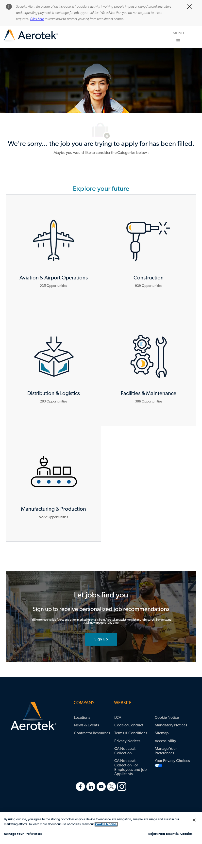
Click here (37, 19)
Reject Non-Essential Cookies (170, 834)
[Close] (194, 820)
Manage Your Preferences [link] (166, 751)
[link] (30, 35)
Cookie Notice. (106, 824)
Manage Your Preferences (23, 834)
